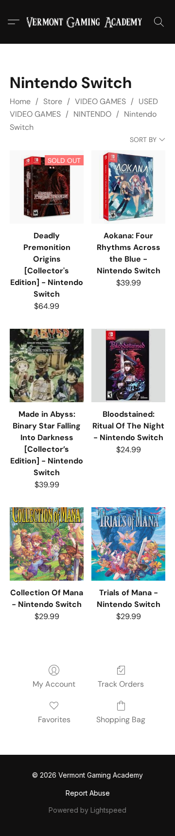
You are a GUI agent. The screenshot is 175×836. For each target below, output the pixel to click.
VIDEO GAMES (100, 101)
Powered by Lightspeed (87, 810)
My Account (54, 684)
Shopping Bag (120, 719)
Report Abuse (88, 793)
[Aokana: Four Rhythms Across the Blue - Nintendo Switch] (128, 187)
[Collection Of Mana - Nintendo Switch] (47, 544)
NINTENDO (92, 114)
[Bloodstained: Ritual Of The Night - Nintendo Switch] (128, 366)
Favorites (54, 719)
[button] (87, 22)
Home (20, 101)
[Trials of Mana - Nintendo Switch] (128, 544)
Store (52, 101)
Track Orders (121, 684)
